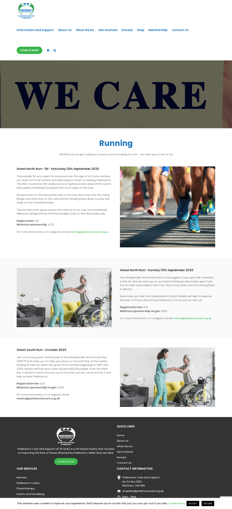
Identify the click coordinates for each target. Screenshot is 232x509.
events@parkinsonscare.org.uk (88, 232)
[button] (54, 50)
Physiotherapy (26, 488)
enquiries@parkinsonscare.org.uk (143, 491)
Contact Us (124, 463)
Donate (121, 457)
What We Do (125, 446)
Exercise (22, 477)
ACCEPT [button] (193, 503)
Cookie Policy (176, 503)
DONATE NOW (66, 461)
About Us (122, 440)
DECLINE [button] (208, 503)
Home (120, 435)
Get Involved (125, 452)
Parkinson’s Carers (28, 483)
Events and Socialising (30, 494)
